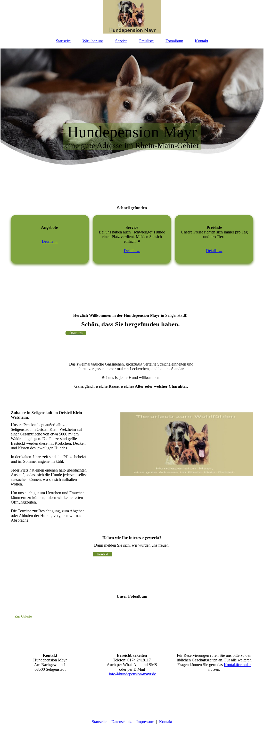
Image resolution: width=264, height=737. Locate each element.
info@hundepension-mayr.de (132, 674)
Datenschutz (121, 721)
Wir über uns (92, 41)
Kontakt (201, 41)
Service (121, 41)
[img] (132, 17)
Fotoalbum (174, 41)
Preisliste (146, 41)
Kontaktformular (237, 664)
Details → (50, 241)
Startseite (63, 41)
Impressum (145, 721)
